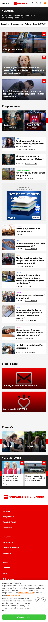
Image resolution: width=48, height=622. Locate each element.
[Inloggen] (41, 3)
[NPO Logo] (45, 3)
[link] (13, 473)
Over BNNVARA (39, 24)
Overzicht (5, 24)
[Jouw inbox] (37, 3)
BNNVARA (8, 11)
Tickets (28, 24)
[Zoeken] (33, 3)
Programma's (17, 24)
